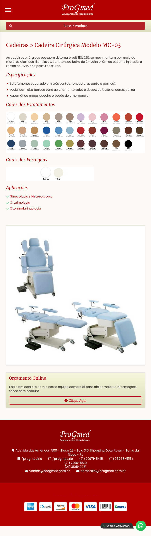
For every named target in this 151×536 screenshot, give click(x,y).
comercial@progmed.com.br (103, 471)
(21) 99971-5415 (91, 458)
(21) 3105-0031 (75, 467)
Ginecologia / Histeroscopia (31, 196)
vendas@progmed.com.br (49, 471)
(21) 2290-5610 (75, 463)
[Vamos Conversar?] (141, 526)
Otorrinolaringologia (25, 208)
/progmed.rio (31, 458)
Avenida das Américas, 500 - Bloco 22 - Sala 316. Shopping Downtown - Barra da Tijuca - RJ (77, 452)
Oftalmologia (20, 202)
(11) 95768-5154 (121, 458)
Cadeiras (17, 45)
